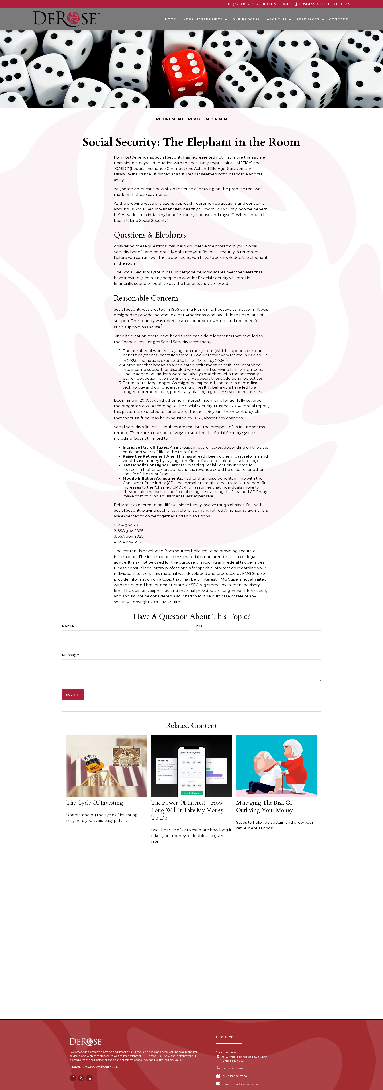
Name (68, 626)
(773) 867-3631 (246, 4)
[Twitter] (81, 1078)
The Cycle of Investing (94, 803)
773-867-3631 (235, 1068)
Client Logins (279, 4)
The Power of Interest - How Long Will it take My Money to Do (187, 810)
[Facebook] (73, 1078)
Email (199, 626)
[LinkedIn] (89, 1078)
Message (70, 655)
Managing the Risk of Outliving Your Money (264, 806)
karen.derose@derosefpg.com (241, 1084)
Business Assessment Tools (324, 4)
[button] (170, 19)
